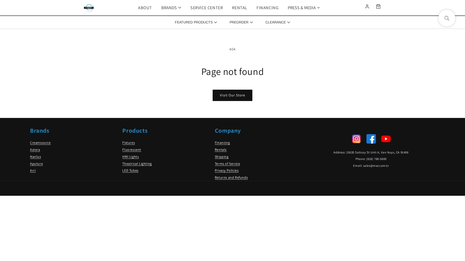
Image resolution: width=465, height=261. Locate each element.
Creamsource (40, 142)
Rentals (221, 149)
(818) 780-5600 (376, 159)
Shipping (222, 156)
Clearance (275, 22)
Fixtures (128, 142)
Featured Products (194, 22)
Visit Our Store (232, 95)
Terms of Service (227, 163)
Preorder (239, 22)
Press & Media (302, 7)
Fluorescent (131, 149)
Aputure (36, 163)
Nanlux (35, 156)
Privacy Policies (227, 170)
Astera (35, 149)
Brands (169, 7)
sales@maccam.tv (376, 166)
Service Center (206, 7)
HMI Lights (130, 156)
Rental (239, 7)
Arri (33, 170)
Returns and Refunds (231, 177)
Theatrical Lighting (137, 163)
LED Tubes (130, 170)
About (145, 7)
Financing (267, 7)
